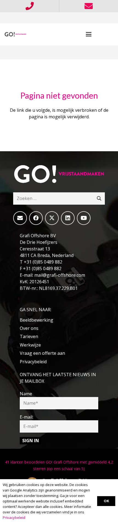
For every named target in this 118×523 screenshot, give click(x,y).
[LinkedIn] (68, 218)
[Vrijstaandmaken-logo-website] (15, 34)
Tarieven (29, 336)
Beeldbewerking (36, 320)
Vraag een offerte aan (42, 353)
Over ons (29, 328)
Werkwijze (30, 345)
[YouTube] (84, 218)
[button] (88, 34)
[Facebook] (36, 218)
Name (26, 394)
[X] (52, 218)
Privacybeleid (33, 362)
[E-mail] (20, 218)
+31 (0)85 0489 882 (43, 262)
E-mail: (26, 417)
